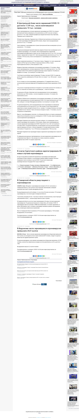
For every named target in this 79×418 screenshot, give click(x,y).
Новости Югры (59, 171)
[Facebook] (33, 144)
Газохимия (8, 68)
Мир (7, 187)
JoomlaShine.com (38, 417)
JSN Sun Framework (48, 417)
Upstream (8, 13)
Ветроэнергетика (4, 140)
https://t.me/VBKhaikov (48, 14)
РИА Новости (59, 219)
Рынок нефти (8, 145)
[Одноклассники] (37, 144)
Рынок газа (8, 114)
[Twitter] (40, 144)
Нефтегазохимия (4, 193)
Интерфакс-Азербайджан (56, 142)
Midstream (8, 96)
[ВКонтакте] (35, 144)
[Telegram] (42, 144)
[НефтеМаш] (39, 8)
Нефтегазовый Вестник (41, 146)
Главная (19, 16)
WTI (68, 1)
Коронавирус (34, 16)
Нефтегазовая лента (25, 16)
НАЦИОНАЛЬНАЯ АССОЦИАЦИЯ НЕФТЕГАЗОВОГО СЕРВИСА (39, 411)
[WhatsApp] (44, 144)
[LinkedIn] (38, 144)
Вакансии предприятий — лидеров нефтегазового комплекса (43, 18)
